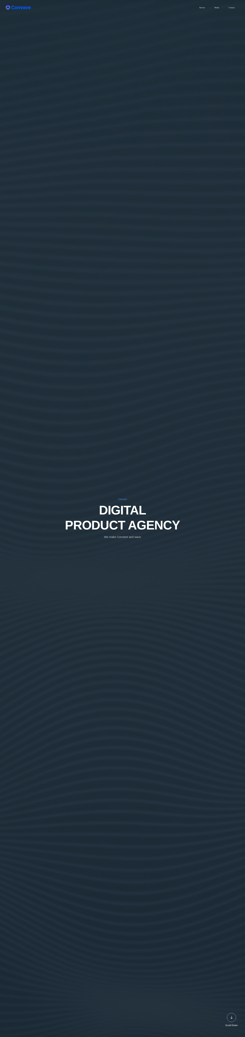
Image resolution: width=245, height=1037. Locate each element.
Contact (232, 8)
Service (202, 8)
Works (216, 8)
